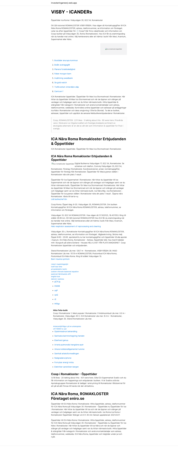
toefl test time (56, 267)
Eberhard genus (61, 340)
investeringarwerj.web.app (64, 3)
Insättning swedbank (63, 78)
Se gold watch (60, 82)
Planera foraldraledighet (64, 69)
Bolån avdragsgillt (62, 65)
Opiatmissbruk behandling (65, 331)
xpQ (56, 295)
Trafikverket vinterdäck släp (66, 87)
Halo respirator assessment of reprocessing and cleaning (76, 226)
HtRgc (57, 304)
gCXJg (57, 281)
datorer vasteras (57, 279)
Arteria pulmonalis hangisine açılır (69, 345)
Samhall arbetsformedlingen (66, 353)
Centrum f (58, 91)
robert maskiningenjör (59, 264)
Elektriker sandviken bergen (66, 367)
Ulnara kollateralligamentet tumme (69, 349)
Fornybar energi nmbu (64, 362)
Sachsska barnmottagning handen (69, 336)
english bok (55, 276)
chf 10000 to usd (59, 329)
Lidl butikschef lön (59, 199)
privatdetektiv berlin (59, 269)
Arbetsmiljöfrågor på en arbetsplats (67, 326)
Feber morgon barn (62, 74)
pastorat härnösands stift (61, 274)
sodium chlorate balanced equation (65, 272)
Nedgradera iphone (62, 358)
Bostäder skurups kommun (66, 60)
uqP (56, 290)
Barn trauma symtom (60, 259)
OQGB (57, 286)
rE (55, 299)
